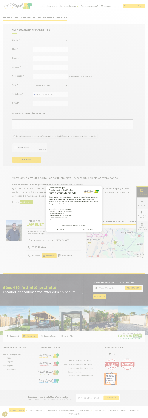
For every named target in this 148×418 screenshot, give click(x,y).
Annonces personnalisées (58, 218)
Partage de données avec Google (61, 211)
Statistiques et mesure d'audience (61, 216)
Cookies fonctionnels (57, 214)
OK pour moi (87, 229)
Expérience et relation (57, 220)
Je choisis (60, 229)
